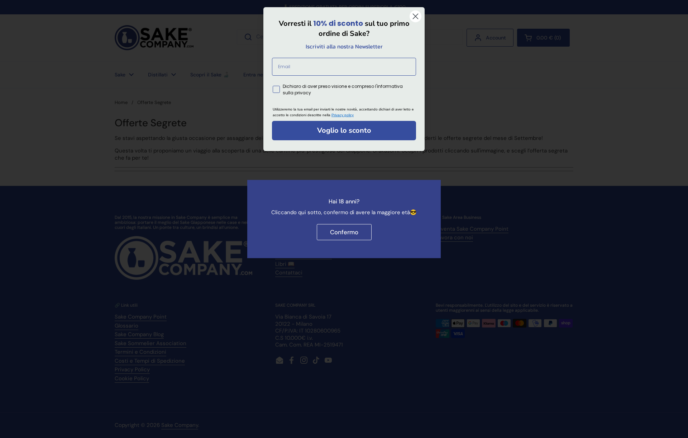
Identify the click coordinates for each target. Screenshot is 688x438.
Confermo (344, 232)
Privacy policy (342, 115)
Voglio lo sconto (344, 130)
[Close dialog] (415, 16)
